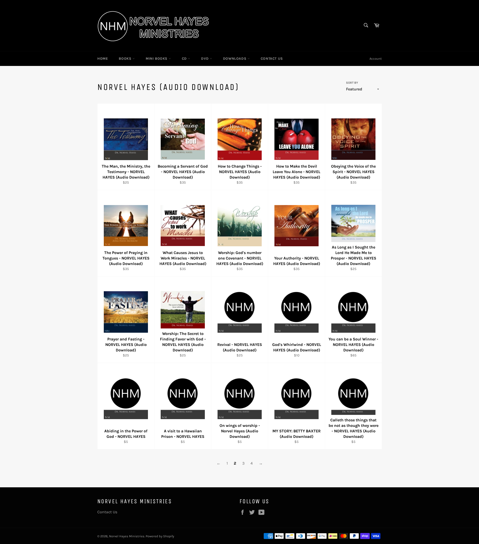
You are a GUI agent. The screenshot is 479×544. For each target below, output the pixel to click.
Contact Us (272, 58)
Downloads (235, 58)
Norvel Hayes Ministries (126, 536)
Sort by (352, 82)
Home (102, 58)
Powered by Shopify (160, 536)
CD (185, 58)
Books (125, 58)
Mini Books (157, 58)
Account (375, 58)
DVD (205, 58)
